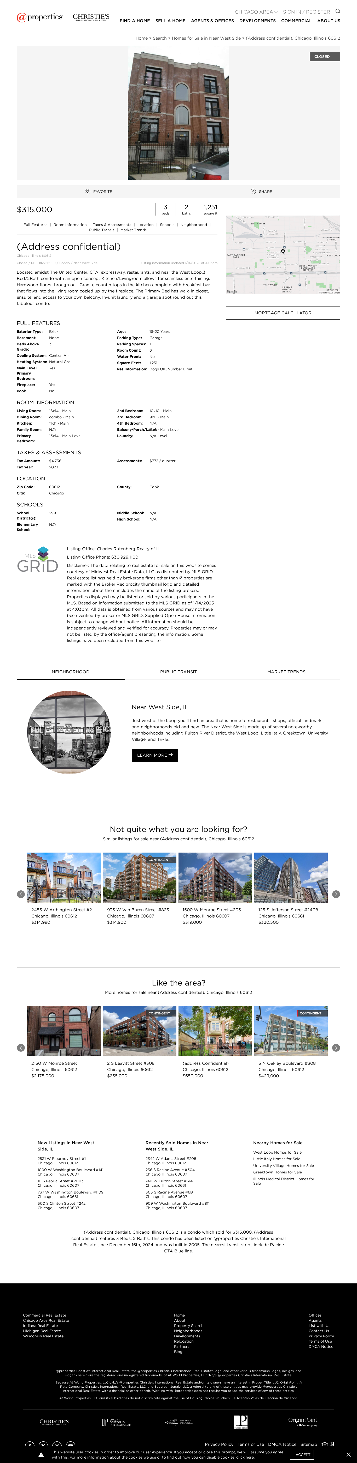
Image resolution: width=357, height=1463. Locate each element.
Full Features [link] (36, 225)
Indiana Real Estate (40, 1326)
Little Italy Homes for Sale (276, 1159)
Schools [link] (167, 225)
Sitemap (309, 1444)
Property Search (189, 1326)
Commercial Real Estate (44, 1315)
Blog (178, 1352)
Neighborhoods (188, 1331)
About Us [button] (328, 20)
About (180, 1320)
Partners (181, 1346)
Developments (257, 20)
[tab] (71, 672)
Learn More (153, 755)
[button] (283, 255)
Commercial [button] (296, 20)
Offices (315, 1315)
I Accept (301, 1455)
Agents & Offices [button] (212, 20)
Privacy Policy (321, 1336)
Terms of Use (320, 1341)
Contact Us (319, 1331)
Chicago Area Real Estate (46, 1320)
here (250, 1457)
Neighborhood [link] (194, 225)
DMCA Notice (321, 1346)
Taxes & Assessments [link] (112, 225)
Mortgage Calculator (283, 312)
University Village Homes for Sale (283, 1166)
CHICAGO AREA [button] (254, 12)
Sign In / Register (306, 12)
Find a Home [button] (135, 20)
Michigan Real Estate (42, 1331)
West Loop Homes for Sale (277, 1152)
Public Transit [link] (102, 230)
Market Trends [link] (133, 230)
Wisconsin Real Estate (43, 1336)
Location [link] (146, 225)
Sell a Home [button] (171, 20)
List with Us (319, 1326)
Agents (315, 1320)
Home (179, 1315)
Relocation (184, 1341)
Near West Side (85, 263)
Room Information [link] (71, 225)
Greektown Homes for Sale (277, 1172)
